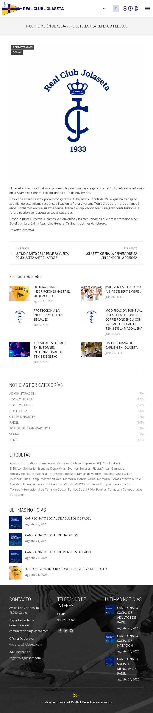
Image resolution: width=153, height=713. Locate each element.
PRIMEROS (77, 484)
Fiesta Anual (101, 468)
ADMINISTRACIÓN (23, 47)
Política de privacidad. (55, 702)
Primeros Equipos (99, 484)
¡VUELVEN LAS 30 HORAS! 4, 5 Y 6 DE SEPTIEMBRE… (123, 289)
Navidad (15, 484)
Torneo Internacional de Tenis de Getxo (38, 489)
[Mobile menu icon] (147, 8)
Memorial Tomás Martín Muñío (119, 479)
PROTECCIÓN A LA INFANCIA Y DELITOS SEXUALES (48, 315)
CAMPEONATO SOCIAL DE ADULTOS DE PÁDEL (58, 518)
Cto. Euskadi (111, 463)
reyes (117, 484)
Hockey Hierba (20, 474)
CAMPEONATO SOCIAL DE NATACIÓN (51, 535)
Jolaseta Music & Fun (117, 474)
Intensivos (56, 474)
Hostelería (39, 474)
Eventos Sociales (79, 468)
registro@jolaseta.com (25, 658)
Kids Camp (31, 479)
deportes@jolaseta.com (25, 644)
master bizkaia (51, 479)
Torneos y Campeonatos (125, 489)
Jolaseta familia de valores (83, 474)
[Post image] (19, 293)
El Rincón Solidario (23, 468)
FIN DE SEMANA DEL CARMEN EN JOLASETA (121, 345)
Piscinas (51, 484)
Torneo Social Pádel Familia (87, 489)
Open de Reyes (33, 484)
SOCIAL (17, 52)
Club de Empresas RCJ (86, 463)
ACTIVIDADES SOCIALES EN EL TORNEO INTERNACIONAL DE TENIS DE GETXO (50, 350)
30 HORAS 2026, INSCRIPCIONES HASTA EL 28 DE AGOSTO (52, 291)
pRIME (63, 484)
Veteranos (17, 495)
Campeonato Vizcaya (54, 463)
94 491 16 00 (66, 620)
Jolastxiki (16, 479)
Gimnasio (117, 468)
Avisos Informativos (24, 463)
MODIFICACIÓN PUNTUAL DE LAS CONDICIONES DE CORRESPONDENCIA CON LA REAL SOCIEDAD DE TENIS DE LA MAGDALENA (123, 319)
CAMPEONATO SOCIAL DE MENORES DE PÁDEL (58, 552)
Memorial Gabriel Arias (79, 479)
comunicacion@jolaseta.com (28, 631)
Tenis (127, 484)
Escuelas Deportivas (52, 468)
